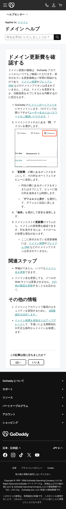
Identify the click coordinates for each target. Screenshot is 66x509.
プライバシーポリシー (31, 468)
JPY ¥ (56, 448)
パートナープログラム (15, 406)
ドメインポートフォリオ (43, 105)
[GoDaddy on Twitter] (29, 456)
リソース (8, 397)
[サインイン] (54, 5)
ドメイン (23, 22)
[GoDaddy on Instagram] (13, 456)
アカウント (9, 414)
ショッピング (10, 422)
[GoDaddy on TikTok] (21, 456)
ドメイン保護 (29, 81)
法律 (14, 468)
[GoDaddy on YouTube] (37, 456)
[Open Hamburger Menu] (4, 5)
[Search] (57, 37)
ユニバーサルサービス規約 (34, 499)
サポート (8, 389)
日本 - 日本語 (10, 448)
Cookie (50, 468)
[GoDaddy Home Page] (16, 434)
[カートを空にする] (60, 5)
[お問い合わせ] (47, 5)
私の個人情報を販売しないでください (33, 474)
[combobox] (29, 37)
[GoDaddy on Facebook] (5, 456)
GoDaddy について (13, 380)
